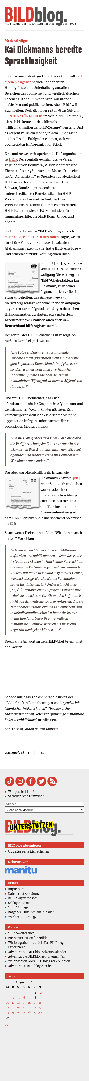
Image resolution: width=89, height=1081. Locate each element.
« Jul (7, 1025)
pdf (58, 263)
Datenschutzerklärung (24, 893)
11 (13, 1002)
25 (12, 1012)
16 (40, 1002)
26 (18, 1012)
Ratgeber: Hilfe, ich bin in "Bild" (31, 912)
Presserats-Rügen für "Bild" (27, 938)
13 (24, 1002)
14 (29, 1002)
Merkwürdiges (16, 40)
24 (7, 1012)
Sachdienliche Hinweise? (26, 796)
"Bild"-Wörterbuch (21, 933)
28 (29, 1012)
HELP (13, 159)
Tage (21, 237)
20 (23, 1007)
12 (18, 1002)
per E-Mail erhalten (28, 851)
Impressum (16, 889)
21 (29, 1007)
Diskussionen (48, 237)
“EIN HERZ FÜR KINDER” (24, 116)
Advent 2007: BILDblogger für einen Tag (36, 956)
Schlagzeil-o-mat (20, 903)
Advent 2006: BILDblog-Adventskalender (37, 952)
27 (23, 1012)
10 (7, 1002)
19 (18, 1007)
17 (7, 1007)
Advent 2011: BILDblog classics (30, 966)
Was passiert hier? (21, 792)
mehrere (11, 237)
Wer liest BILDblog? (22, 917)
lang (29, 237)
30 (40, 1012)
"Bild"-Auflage (18, 907)
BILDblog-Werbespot (22, 898)
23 (40, 1007)
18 (12, 1007)
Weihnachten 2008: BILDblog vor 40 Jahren (39, 961)
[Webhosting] (21, 872)
